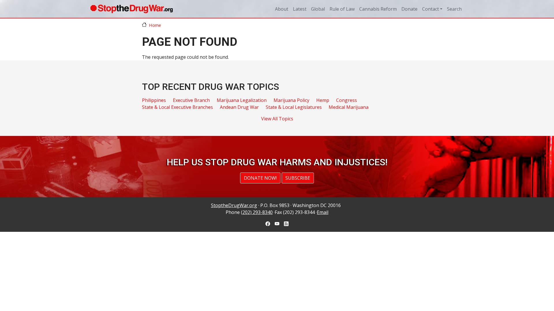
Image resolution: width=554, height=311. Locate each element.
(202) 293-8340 (257, 212)
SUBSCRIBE (297, 178)
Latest (299, 9)
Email (322, 212)
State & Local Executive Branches (177, 107)
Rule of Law (342, 9)
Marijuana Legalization (242, 100)
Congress (346, 100)
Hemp (322, 100)
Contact (430, 9)
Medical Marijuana (348, 107)
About (281, 9)
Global (318, 9)
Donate (409, 9)
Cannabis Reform (378, 9)
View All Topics (277, 118)
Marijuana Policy (291, 100)
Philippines (154, 100)
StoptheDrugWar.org (234, 205)
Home (155, 25)
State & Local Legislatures (294, 107)
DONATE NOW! (260, 178)
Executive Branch (191, 100)
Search (454, 9)
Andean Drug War (239, 107)
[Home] (131, 9)
